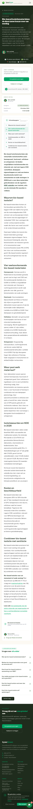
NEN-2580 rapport (7, 773)
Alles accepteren (23, 804)
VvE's (19, 772)
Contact (20, 785)
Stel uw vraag (7, 698)
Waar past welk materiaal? (15, 134)
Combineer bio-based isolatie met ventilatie (16, 146)
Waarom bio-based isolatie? (16, 125)
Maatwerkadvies (6, 771)
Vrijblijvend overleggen (16, 84)
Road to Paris (6, 786)
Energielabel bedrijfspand (5, 767)
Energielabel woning (7, 764)
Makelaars (20, 770)
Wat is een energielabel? (6, 784)
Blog (19, 787)
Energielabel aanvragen (16, 79)
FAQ (19, 789)
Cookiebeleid (25, 799)
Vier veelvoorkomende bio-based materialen (15, 129)
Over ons (20, 783)
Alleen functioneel (9, 804)
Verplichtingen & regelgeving (6, 789)
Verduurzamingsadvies (8, 769)
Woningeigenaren (22, 764)
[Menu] (29, 2)
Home (19, 781)
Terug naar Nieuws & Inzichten (14, 637)
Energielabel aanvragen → (12, 726)
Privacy (10, 800)
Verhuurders (21, 766)
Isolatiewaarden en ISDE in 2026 (15, 138)
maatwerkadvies (17, 583)
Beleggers (20, 768)
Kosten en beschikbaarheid (15, 142)
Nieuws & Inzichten (8, 10)
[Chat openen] (29, 805)
